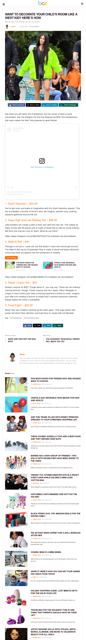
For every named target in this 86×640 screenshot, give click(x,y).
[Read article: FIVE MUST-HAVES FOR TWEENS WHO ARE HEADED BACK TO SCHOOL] (16, 385)
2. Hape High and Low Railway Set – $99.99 (31, 220)
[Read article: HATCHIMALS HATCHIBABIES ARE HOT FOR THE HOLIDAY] (16, 501)
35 (54, 464)
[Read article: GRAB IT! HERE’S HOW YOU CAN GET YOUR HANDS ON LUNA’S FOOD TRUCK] (16, 578)
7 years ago (47, 423)
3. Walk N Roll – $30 (17, 241)
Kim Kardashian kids (31, 318)
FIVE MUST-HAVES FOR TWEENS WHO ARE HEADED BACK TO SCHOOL (56, 379)
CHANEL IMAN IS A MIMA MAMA (46, 552)
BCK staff (36, 483)
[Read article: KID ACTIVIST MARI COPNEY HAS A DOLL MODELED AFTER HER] (16, 539)
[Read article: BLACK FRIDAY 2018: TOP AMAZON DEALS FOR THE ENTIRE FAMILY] (16, 520)
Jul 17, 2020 (59, 270)
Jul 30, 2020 (21, 270)
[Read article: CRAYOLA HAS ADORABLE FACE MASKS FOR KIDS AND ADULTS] (16, 404)
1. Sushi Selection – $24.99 (21, 203)
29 (54, 442)
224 (54, 403)
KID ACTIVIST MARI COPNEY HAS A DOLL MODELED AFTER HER (56, 534)
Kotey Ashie (36, 403)
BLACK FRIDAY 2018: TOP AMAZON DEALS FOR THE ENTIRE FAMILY (55, 514)
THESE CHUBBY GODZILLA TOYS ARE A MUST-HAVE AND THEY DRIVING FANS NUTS (56, 437)
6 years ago (47, 384)
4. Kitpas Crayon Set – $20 (21, 282)
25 (54, 637)
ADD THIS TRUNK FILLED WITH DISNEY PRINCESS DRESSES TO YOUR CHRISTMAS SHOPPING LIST (54, 418)
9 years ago (43, 577)
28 (54, 423)
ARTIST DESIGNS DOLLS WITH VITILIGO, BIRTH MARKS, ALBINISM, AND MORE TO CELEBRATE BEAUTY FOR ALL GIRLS (53, 632)
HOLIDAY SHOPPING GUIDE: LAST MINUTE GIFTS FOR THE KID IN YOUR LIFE (54, 592)
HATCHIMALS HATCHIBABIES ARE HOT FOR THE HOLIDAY (54, 495)
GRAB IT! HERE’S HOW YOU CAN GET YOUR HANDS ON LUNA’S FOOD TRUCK (55, 572)
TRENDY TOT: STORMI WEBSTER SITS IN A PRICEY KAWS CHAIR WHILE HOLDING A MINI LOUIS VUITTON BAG (55, 477)
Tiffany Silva (37, 384)
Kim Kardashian (16, 318)
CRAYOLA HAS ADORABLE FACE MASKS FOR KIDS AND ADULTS (55, 399)
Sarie (14, 26)
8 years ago (23, 26)
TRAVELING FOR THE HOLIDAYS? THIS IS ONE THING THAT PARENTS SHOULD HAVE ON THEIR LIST (54, 612)
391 (55, 384)
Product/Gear (34, 26)
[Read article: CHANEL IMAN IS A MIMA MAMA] (16, 559)
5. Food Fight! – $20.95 (19, 305)
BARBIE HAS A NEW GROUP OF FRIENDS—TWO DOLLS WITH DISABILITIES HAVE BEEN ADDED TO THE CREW (55, 458)
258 (53, 483)
